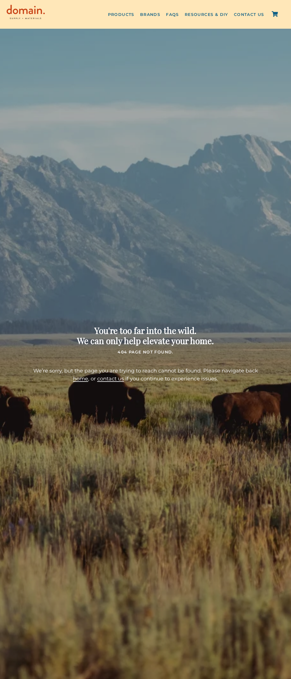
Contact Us (249, 14)
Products (121, 14)
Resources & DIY (206, 14)
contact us (110, 379)
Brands (150, 14)
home (80, 379)
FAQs (172, 14)
